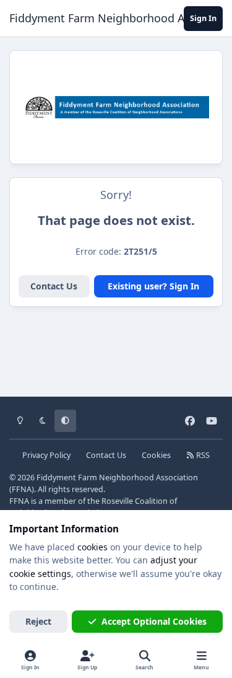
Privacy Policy (46, 455)
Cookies (156, 455)
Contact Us (53, 286)
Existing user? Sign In (153, 286)
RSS (202, 455)
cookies (92, 547)
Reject (38, 621)
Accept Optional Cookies (154, 621)
